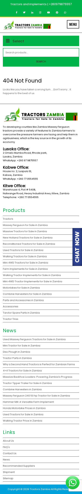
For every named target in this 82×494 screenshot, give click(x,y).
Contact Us (9, 453)
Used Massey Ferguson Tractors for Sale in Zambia (34, 339)
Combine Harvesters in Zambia (22, 389)
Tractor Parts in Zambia (17, 358)
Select (18, 41)
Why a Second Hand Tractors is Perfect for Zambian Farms (39, 364)
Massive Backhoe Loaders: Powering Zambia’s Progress (37, 377)
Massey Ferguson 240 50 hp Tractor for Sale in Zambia (36, 395)
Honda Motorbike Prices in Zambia (24, 408)
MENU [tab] (73, 24)
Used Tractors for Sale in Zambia (23, 414)
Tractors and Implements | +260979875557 (41, 4)
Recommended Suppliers (19, 466)
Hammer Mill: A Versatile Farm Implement (28, 402)
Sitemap (8, 478)
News (6, 459)
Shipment (9, 472)
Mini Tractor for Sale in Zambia (21, 345)
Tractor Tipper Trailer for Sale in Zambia (27, 383)
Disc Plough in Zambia (17, 352)
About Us (8, 441)
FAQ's (6, 447)
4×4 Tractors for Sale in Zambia (22, 370)
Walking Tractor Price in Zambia (22, 420)
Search (41, 61)
